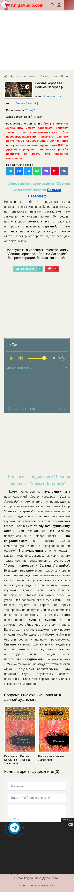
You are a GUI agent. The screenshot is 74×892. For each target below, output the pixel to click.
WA (37, 170)
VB (46, 170)
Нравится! (31, 269)
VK (64, 170)
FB (19, 170)
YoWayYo (30, 110)
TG (10, 170)
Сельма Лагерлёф (26, 103)
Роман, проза (52, 96)
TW (28, 170)
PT (55, 170)
